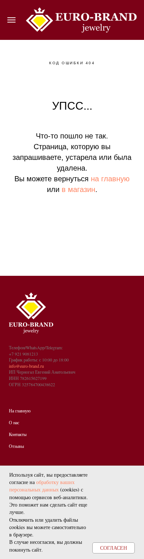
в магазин (78, 189)
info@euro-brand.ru (26, 366)
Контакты (18, 434)
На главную (20, 411)
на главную (110, 179)
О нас (14, 422)
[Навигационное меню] (11, 20)
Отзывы (16, 446)
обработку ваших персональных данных (42, 486)
